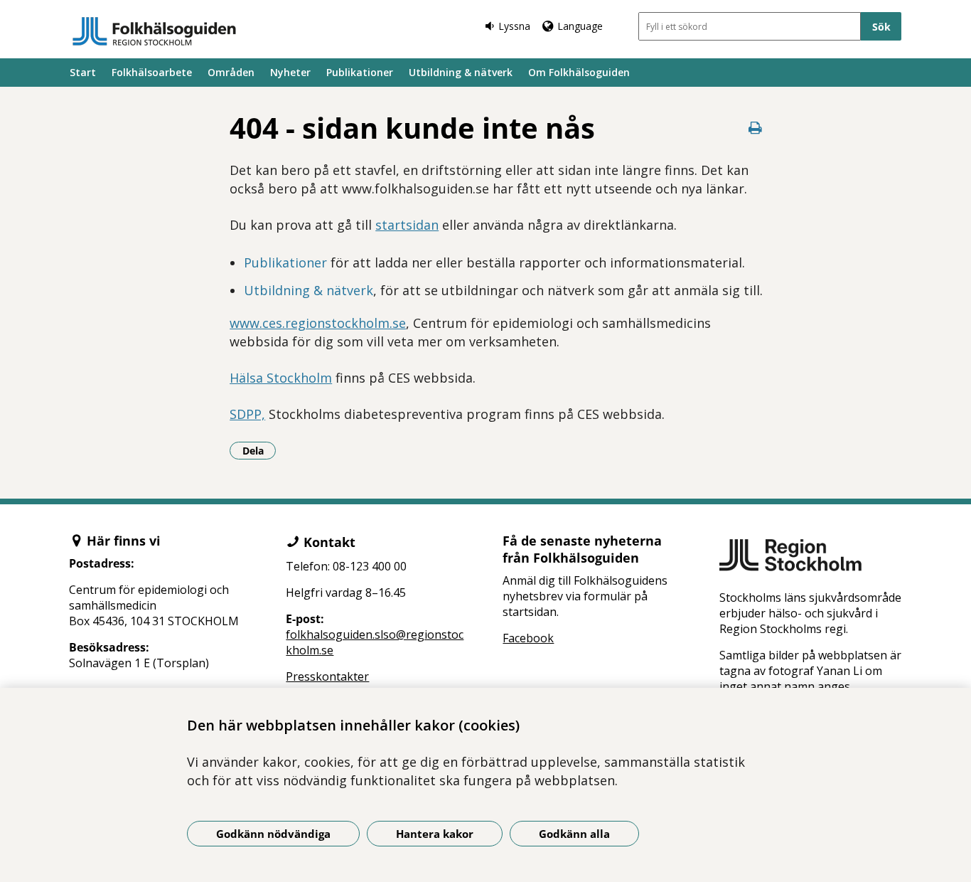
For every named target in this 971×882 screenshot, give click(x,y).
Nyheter (290, 72)
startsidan (407, 224)
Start (83, 72)
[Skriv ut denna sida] (756, 127)
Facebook (528, 638)
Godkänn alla (574, 834)
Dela (259, 450)
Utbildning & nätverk (461, 72)
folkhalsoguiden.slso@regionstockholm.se (374, 642)
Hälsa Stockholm (281, 377)
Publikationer (359, 72)
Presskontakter (327, 676)
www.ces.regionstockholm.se (318, 322)
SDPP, (247, 414)
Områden (231, 72)
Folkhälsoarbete (152, 72)
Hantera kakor (434, 834)
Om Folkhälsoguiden (579, 72)
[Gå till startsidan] (154, 31)
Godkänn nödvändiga (273, 834)
